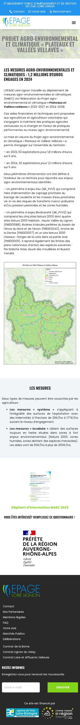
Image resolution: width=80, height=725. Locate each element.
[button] (74, 22)
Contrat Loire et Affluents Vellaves (26, 657)
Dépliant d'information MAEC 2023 (40, 507)
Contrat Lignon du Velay (19, 652)
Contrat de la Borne (16, 646)
